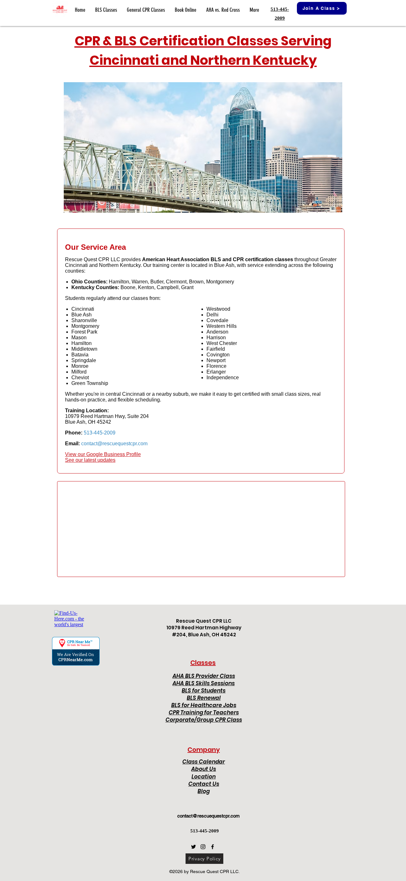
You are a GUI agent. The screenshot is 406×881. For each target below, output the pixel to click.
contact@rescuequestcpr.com (208, 815)
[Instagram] (203, 847)
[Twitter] (193, 847)
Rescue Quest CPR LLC (204, 621)
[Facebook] (212, 847)
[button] (106, 10)
